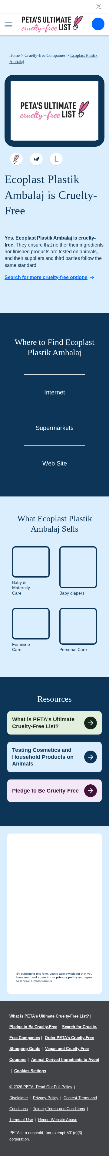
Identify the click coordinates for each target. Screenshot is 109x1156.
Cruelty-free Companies (45, 55)
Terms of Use (21, 1119)
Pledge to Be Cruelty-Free (33, 1027)
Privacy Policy (45, 1098)
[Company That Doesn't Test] (16, 159)
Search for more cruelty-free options (46, 277)
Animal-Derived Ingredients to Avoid (65, 1059)
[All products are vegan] (36, 159)
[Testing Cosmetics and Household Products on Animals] (54, 757)
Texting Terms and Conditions (59, 1109)
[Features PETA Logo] (56, 159)
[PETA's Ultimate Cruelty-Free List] (52, 23)
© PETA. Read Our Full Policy (40, 1087)
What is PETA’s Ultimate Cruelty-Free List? (49, 1016)
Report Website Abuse (57, 1119)
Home (14, 55)
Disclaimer (18, 1098)
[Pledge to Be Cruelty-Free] (54, 790)
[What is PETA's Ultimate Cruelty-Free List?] (54, 723)
